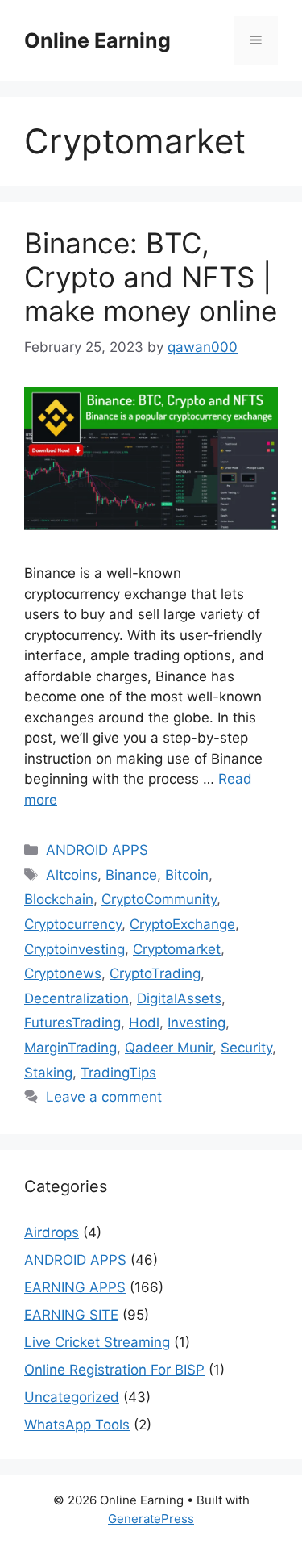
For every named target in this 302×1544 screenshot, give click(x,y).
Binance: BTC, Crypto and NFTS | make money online (150, 277)
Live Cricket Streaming (97, 1342)
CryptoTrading (155, 973)
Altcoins (71, 875)
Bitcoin (187, 875)
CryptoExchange (182, 924)
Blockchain (58, 899)
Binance (131, 875)
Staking (48, 1073)
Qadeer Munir (169, 1048)
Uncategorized (71, 1397)
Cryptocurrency (73, 924)
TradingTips (118, 1073)
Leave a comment (104, 1097)
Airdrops (51, 1232)
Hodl (144, 1023)
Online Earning (97, 40)
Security (246, 1048)
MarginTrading (70, 1048)
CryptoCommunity (159, 899)
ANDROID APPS (97, 850)
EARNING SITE (71, 1315)
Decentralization (76, 998)
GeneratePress (151, 1518)
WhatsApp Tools (77, 1424)
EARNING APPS (75, 1287)
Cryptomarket (177, 949)
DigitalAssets (179, 998)
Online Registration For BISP (114, 1370)
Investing (196, 1023)
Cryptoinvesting (74, 949)
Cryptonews (62, 973)
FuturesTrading (72, 1023)
